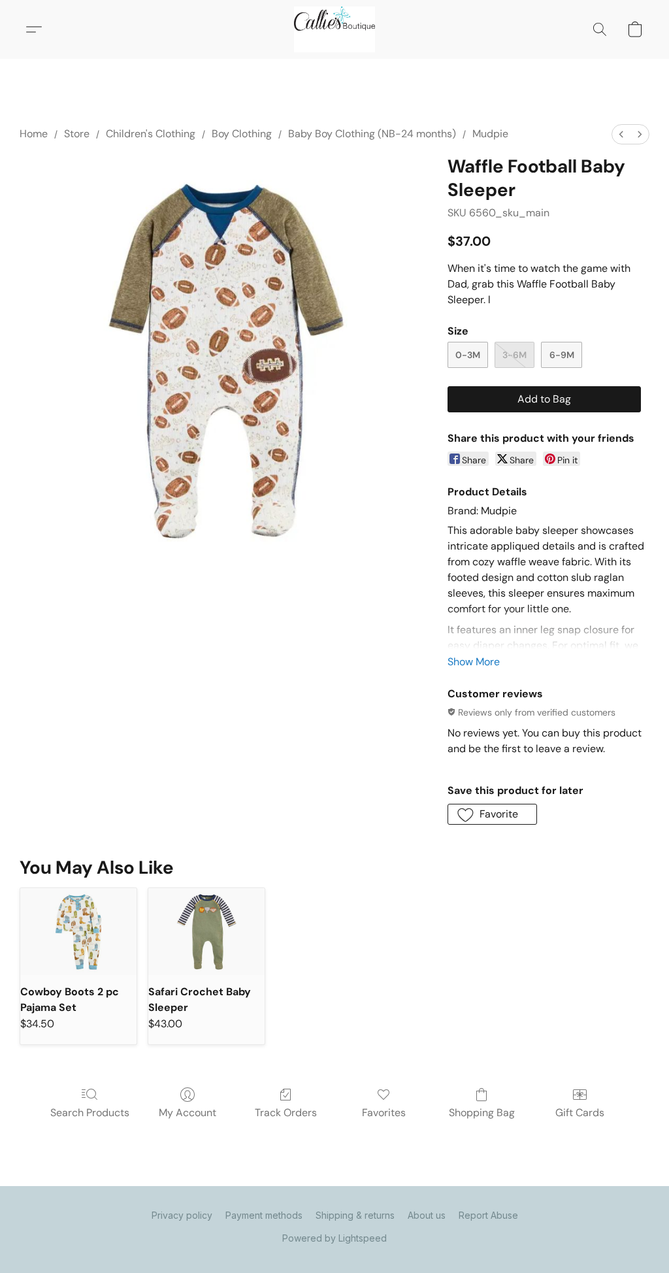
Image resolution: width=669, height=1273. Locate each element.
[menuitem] (621, 134)
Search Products (89, 1112)
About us (427, 1215)
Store (77, 134)
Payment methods (263, 1215)
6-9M (561, 355)
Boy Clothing (242, 134)
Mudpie (490, 134)
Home (34, 134)
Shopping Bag (482, 1112)
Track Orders (286, 1112)
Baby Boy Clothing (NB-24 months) (372, 134)
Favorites (384, 1112)
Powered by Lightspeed (334, 1238)
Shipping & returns (355, 1215)
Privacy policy (182, 1215)
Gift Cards (579, 1112)
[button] (334, 29)
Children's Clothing (150, 134)
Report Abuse (488, 1215)
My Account (187, 1112)
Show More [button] (474, 662)
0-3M (467, 355)
